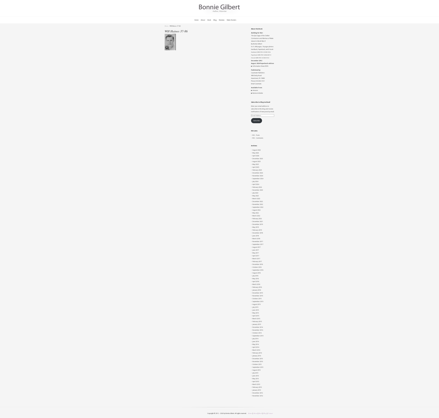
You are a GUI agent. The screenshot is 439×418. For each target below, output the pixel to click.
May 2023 (255, 196)
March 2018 (256, 238)
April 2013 (255, 381)
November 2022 (257, 204)
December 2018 (257, 233)
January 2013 (256, 390)
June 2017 (255, 250)
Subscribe (256, 121)
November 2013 (257, 361)
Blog (215, 20)
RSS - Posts (256, 135)
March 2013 (256, 384)
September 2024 (257, 178)
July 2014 (255, 338)
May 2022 (255, 213)
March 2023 (256, 198)
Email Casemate (256, 84)
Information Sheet (259, 66)
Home (196, 20)
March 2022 (256, 216)
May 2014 (255, 344)
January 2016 (256, 290)
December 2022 (257, 201)
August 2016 (256, 273)
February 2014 (257, 353)
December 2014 (257, 327)
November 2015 (257, 296)
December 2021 (257, 221)
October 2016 (256, 267)
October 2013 (256, 364)
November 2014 (257, 330)
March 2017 (256, 258)
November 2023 (257, 190)
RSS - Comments (257, 138)
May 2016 (255, 278)
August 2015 (256, 304)
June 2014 (255, 341)
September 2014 (257, 336)
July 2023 (255, 193)
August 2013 (256, 370)
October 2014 (256, 333)
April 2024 (255, 184)
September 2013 (257, 367)
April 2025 (255, 167)
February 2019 (257, 230)
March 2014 (256, 350)
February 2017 (257, 261)
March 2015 (256, 318)
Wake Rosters (231, 20)
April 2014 (255, 347)
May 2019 (255, 227)
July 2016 (255, 276)
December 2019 (257, 224)
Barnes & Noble (258, 93)
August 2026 (256, 150)
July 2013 (255, 373)
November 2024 (257, 176)
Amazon (255, 90)
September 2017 (257, 244)
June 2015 (255, 310)
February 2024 (257, 187)
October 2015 (256, 298)
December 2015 (257, 293)
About (203, 20)
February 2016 (257, 287)
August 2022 (256, 210)
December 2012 (257, 393)
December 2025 (257, 158)
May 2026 (255, 153)
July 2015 (255, 307)
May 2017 (255, 253)
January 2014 (256, 356)
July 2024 (255, 181)
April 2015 (255, 316)
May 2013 (255, 378)
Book (209, 20)
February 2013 (257, 387)
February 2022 (257, 218)
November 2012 (257, 396)
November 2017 (257, 241)
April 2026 (255, 156)
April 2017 (255, 256)
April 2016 (255, 281)
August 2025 (256, 161)
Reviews (221, 20)
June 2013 (255, 376)
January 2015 (256, 324)
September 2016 (257, 270)
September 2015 (257, 301)
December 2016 (257, 264)
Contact (270, 413)
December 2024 (257, 173)
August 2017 (256, 247)
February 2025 (257, 170)
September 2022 (257, 207)
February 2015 (257, 321)
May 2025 (255, 164)
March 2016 (256, 284)
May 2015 (255, 313)
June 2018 (255, 236)
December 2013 (257, 358)
